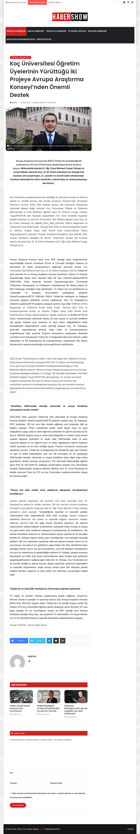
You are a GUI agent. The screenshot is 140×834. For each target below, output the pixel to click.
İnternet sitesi (56, 783)
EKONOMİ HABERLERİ (97, 31)
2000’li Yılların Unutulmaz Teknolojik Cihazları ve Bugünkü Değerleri (76, 2)
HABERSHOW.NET (52, 829)
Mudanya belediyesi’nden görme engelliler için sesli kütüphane (75, 709)
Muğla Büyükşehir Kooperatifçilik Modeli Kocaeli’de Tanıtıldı (48, 708)
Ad (12, 773)
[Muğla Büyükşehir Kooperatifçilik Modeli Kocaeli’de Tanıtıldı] (48, 696)
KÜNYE (131, 829)
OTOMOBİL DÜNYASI (77, 31)
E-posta (14, 783)
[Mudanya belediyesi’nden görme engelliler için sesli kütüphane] (76, 696)
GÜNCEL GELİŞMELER (16, 31)
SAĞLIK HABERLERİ (35, 31)
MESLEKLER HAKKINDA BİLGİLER (21, 39)
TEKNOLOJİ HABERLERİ (56, 31)
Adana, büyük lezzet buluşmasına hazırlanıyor (20, 708)
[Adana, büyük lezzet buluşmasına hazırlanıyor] (21, 696)
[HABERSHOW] (70, 16)
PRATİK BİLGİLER (44, 39)
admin (14, 102)
